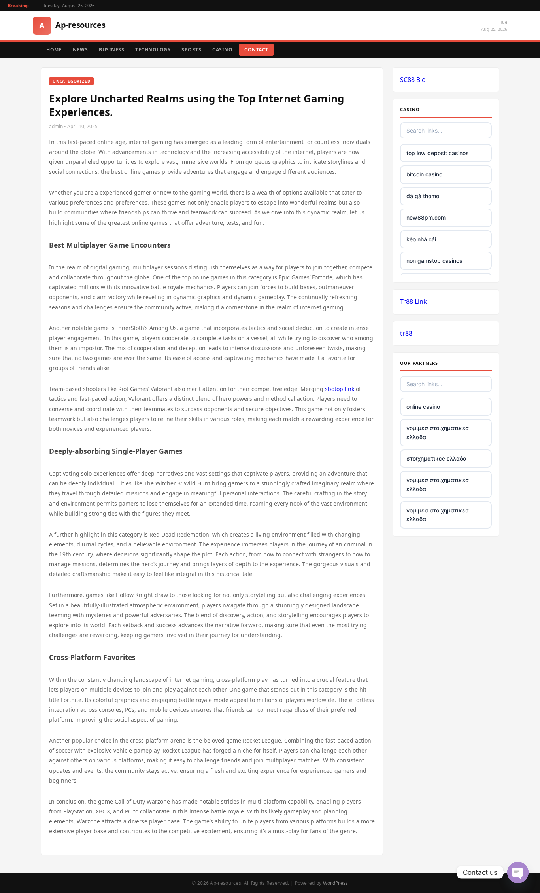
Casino (222, 49)
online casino (423, 406)
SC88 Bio (413, 79)
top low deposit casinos (437, 153)
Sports (191, 49)
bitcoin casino (424, 174)
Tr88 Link (413, 301)
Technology (152, 49)
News (80, 49)
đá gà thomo (422, 196)
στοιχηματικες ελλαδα (436, 458)
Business (111, 49)
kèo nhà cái (421, 239)
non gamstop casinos (434, 260)
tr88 (406, 333)
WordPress (335, 883)
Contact (256, 49)
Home (54, 49)
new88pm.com (426, 217)
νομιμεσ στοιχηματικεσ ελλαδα (437, 432)
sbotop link (339, 388)
